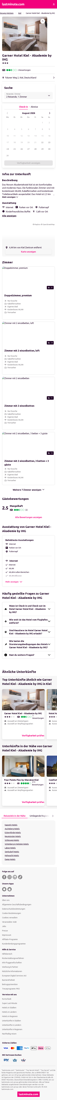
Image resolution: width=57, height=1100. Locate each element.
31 (8, 156)
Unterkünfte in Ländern (11, 1025)
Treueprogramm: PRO (11, 989)
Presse (5, 931)
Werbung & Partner (10, 967)
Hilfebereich (7, 954)
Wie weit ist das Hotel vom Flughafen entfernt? (28, 621)
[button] (24, 34)
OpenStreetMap (49, 224)
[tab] (15, 816)
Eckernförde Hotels (13, 833)
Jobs (4, 926)
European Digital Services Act (14, 976)
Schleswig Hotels (12, 840)
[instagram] (9, 877)
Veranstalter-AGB (9, 922)
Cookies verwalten (9, 918)
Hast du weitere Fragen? (21, 655)
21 (35, 142)
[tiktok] (20, 877)
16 (49, 136)
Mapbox (37, 224)
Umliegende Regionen (40, 816)
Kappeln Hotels (11, 825)
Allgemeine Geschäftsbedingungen (16, 904)
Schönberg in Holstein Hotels (17, 844)
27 (28, 149)
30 (49, 149)
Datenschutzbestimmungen (13, 909)
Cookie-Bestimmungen (11, 913)
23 (49, 142)
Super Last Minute (9, 1003)
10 (8, 136)
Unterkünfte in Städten (11, 1021)
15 (42, 136)
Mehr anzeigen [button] (12, 582)
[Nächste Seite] (53, 816)
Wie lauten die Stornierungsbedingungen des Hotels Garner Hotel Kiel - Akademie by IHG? (28, 644)
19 (22, 142)
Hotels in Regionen (10, 1016)
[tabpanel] (28, 842)
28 (35, 149)
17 (8, 142)
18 (15, 142)
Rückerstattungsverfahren (13, 958)
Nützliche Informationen (12, 971)
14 (35, 136)
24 (8, 149)
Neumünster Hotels (13, 836)
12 (22, 136)
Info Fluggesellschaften (12, 963)
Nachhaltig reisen (9, 1034)
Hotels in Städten (9, 1008)
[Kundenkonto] (54, 4)
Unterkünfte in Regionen (12, 1029)
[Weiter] (50, 113)
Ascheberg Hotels (12, 829)
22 (42, 142)
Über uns (6, 900)
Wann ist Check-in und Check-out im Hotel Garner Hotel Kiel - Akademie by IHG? (27, 609)
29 (42, 149)
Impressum (6, 935)
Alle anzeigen (9, 216)
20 (28, 142)
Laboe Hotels (10, 848)
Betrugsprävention (10, 984)
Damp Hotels (10, 859)
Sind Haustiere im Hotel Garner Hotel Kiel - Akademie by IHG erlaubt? (28, 632)
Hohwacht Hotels (12, 855)
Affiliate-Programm (10, 939)
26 (22, 149)
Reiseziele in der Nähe (14, 816)
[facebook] (4, 877)
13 (28, 136)
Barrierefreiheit (8, 980)
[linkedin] (15, 877)
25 (15, 149)
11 (15, 136)
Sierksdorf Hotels (12, 852)
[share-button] (43, 21)
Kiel (19, 13)
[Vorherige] (7, 113)
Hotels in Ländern (9, 1012)
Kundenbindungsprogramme (14, 944)
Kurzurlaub (6, 999)
